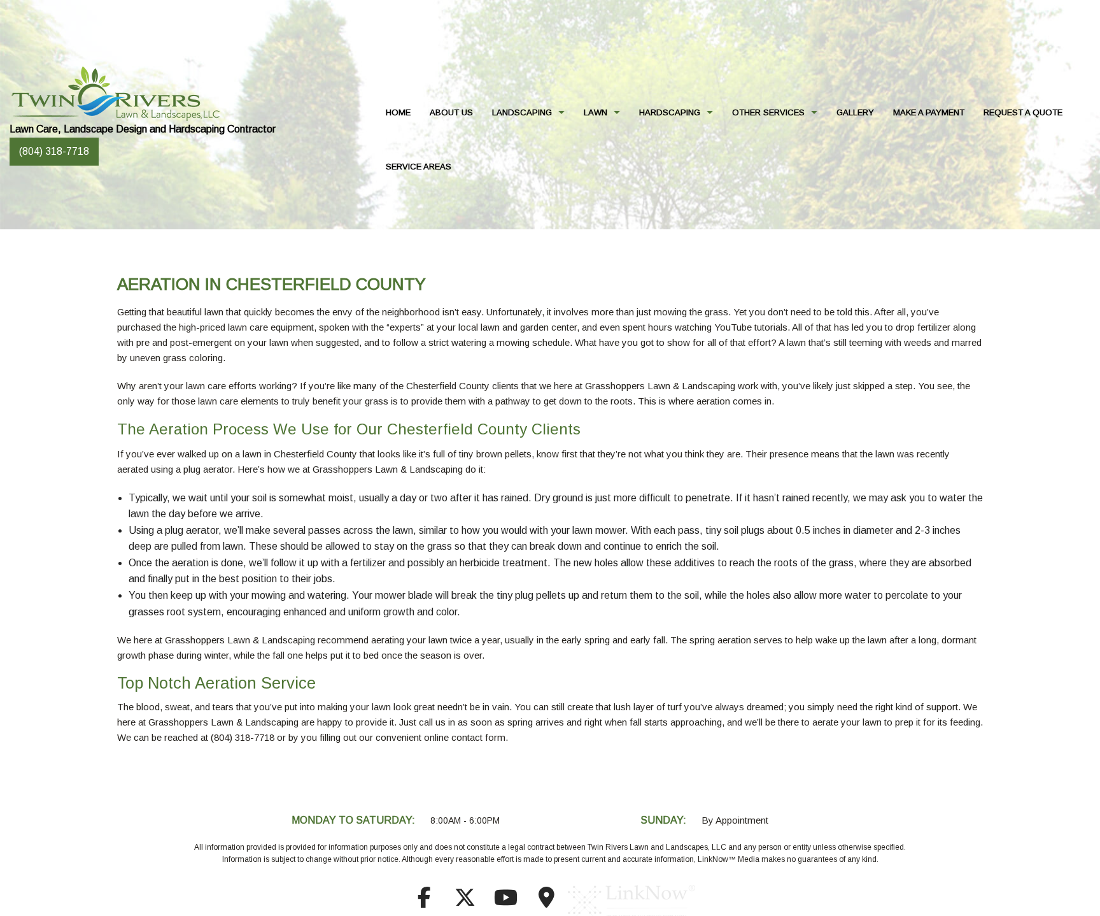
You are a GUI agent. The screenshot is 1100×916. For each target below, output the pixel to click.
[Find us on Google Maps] (546, 901)
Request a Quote (1023, 112)
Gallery (855, 112)
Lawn (595, 112)
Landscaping (522, 112)
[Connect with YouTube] (505, 901)
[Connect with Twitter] (465, 901)
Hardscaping (669, 112)
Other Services (768, 112)
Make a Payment (928, 112)
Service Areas (418, 166)
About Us (451, 112)
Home (398, 112)
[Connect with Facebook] (424, 901)
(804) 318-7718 (54, 151)
